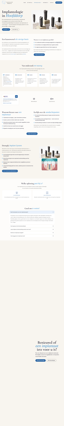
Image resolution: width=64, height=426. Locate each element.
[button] (32, 2)
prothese (24, 54)
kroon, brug (13, 54)
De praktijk (29, 2)
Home (25, 2)
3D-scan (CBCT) (9, 81)
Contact (52, 2)
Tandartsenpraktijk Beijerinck (8, 98)
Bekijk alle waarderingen (7, 103)
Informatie (45, 2)
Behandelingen (37, 2)
